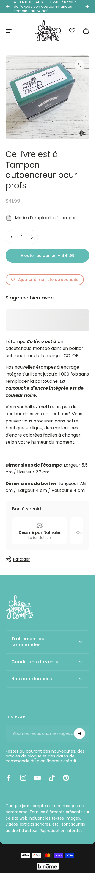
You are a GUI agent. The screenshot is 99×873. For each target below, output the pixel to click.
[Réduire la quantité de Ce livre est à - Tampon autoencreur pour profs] (11, 237)
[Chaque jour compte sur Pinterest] (66, 778)
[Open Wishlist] (75, 31)
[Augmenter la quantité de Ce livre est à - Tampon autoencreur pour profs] (32, 237)
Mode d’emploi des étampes (45, 218)
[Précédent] (8, 6)
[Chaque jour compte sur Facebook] (9, 778)
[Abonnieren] (79, 733)
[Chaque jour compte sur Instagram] (23, 778)
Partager (21, 559)
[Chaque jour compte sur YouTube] (37, 778)
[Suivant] (87, 6)
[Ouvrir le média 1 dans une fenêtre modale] (79, 65)
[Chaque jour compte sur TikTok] (51, 778)
